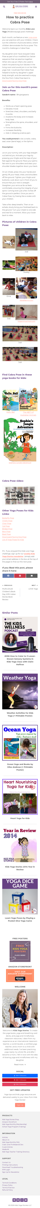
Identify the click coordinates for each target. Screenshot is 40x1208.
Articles (5, 1137)
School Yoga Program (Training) (14, 1127)
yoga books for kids (14, 378)
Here (31, 2)
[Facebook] (14, 1200)
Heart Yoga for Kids (20, 818)
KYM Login (6, 1170)
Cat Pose (6, 526)
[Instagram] (22, 1200)
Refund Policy (7, 1190)
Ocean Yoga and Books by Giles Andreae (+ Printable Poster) (20, 767)
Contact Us (6, 1162)
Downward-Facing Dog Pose (14, 81)
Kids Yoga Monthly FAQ (10, 1142)
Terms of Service (8, 1188)
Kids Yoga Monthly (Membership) (14, 1124)
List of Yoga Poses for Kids (13, 540)
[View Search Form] (4, 7)
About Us (5, 1140)
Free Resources (20, 13)
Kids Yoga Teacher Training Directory (15, 1152)
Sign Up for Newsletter (10, 1172)
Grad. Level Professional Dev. (12, 1145)
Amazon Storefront (9, 1122)
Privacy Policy (7, 1185)
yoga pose (32, 37)
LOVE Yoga (33, 587)
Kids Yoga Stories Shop (10, 1119)
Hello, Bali (10, 412)
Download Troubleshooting (12, 1167)
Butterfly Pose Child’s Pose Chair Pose (8, 521)
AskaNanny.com (26, 300)
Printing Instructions (10, 1165)
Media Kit (5, 1149)
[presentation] (20, 634)
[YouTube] (25, 1200)
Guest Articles (7, 1147)
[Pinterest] (18, 1200)
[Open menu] (36, 6)
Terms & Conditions (9, 1183)
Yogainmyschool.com (26, 321)
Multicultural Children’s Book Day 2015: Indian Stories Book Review (9, 593)
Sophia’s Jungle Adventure (20, 463)
